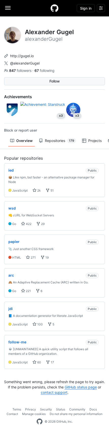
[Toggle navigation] (8, 8)
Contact (12, 414)
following (44, 70)
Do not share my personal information (76, 414)
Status (60, 409)
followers (20, 70)
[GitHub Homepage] (40, 421)
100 (40, 324)
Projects (95, 140)
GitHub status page (81, 387)
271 (33, 257)
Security (46, 409)
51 (52, 190)
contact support (54, 392)
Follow (54, 81)
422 (28, 224)
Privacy (30, 409)
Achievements (18, 96)
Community (77, 409)
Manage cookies (34, 414)
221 (28, 291)
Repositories (59, 140)
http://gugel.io (22, 56)
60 (39, 362)
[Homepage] (54, 8)
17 (52, 362)
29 (42, 224)
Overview (24, 140)
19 (47, 257)
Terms (16, 409)
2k (39, 190)
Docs (93, 409)
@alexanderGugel (25, 63)
